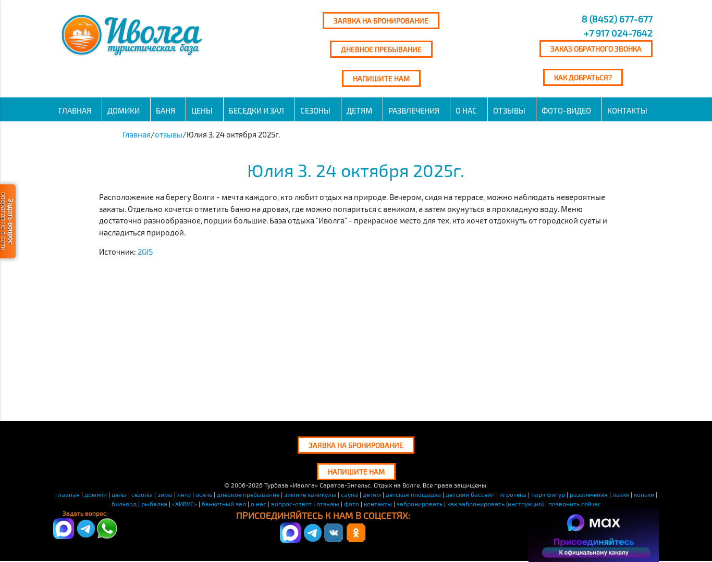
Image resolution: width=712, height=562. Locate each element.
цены (119, 494)
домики (95, 494)
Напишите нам (381, 78)
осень (203, 494)
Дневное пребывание (381, 49)
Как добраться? (583, 77)
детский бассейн (470, 494)
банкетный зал (224, 503)
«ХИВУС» (184, 503)
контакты (378, 503)
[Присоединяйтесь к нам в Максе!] (290, 540)
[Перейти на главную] (133, 56)
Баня (165, 110)
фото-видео (566, 110)
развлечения (413, 110)
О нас (466, 110)
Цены (202, 110)
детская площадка (413, 494)
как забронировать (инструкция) (495, 503)
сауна (349, 494)
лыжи (620, 494)
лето (184, 494)
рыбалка (154, 503)
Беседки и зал (256, 110)
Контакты (627, 110)
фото (351, 503)
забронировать (420, 503)
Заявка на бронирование (381, 20)
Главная (74, 110)
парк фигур (548, 494)
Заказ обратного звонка (596, 48)
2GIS (145, 251)
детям (359, 110)
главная (67, 494)
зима (165, 494)
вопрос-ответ (291, 503)
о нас (258, 503)
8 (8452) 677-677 (616, 18)
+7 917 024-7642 (618, 33)
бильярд (124, 503)
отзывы (509, 110)
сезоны (315, 110)
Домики (123, 110)
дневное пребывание (248, 494)
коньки (644, 494)
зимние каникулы (310, 494)
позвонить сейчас (574, 503)
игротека (512, 494)
